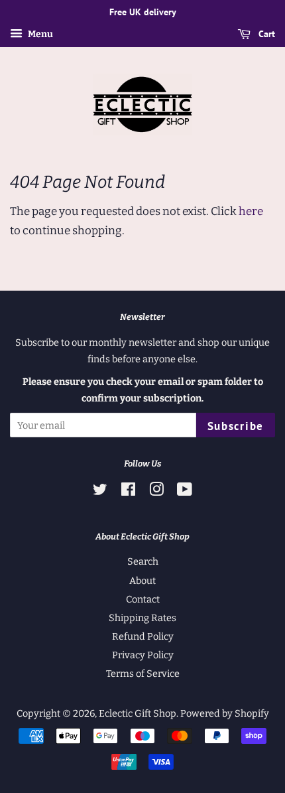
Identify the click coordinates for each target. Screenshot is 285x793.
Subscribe (235, 426)
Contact (143, 599)
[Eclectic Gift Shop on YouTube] (184, 492)
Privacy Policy (143, 655)
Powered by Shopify (224, 713)
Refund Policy (143, 636)
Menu (39, 34)
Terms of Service (143, 674)
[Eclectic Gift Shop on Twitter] (100, 492)
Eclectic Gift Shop (137, 713)
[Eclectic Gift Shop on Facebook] (128, 492)
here (251, 211)
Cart (265, 34)
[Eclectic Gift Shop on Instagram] (156, 492)
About (142, 581)
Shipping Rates (142, 618)
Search (142, 561)
